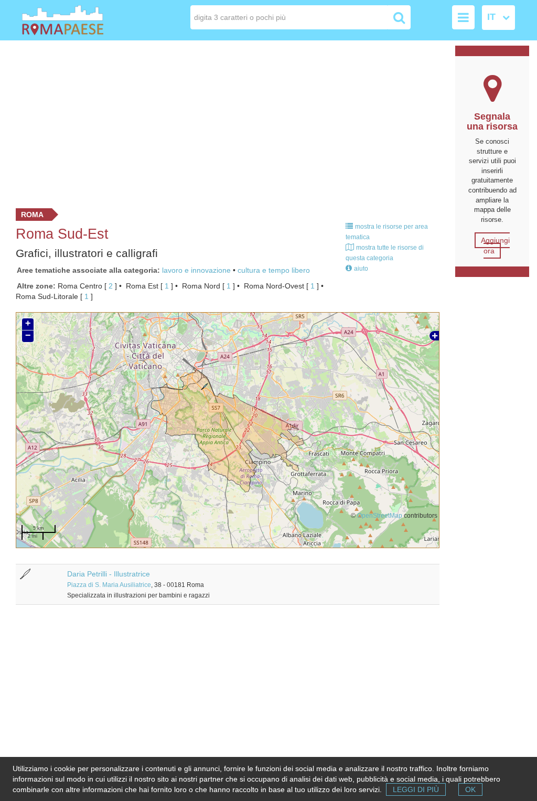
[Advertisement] (224, 121)
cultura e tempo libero (274, 270)
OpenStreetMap (379, 515)
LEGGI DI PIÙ (416, 789)
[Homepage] (71, 20)
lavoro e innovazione (196, 270)
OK (470, 789)
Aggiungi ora (495, 245)
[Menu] (463, 17)
